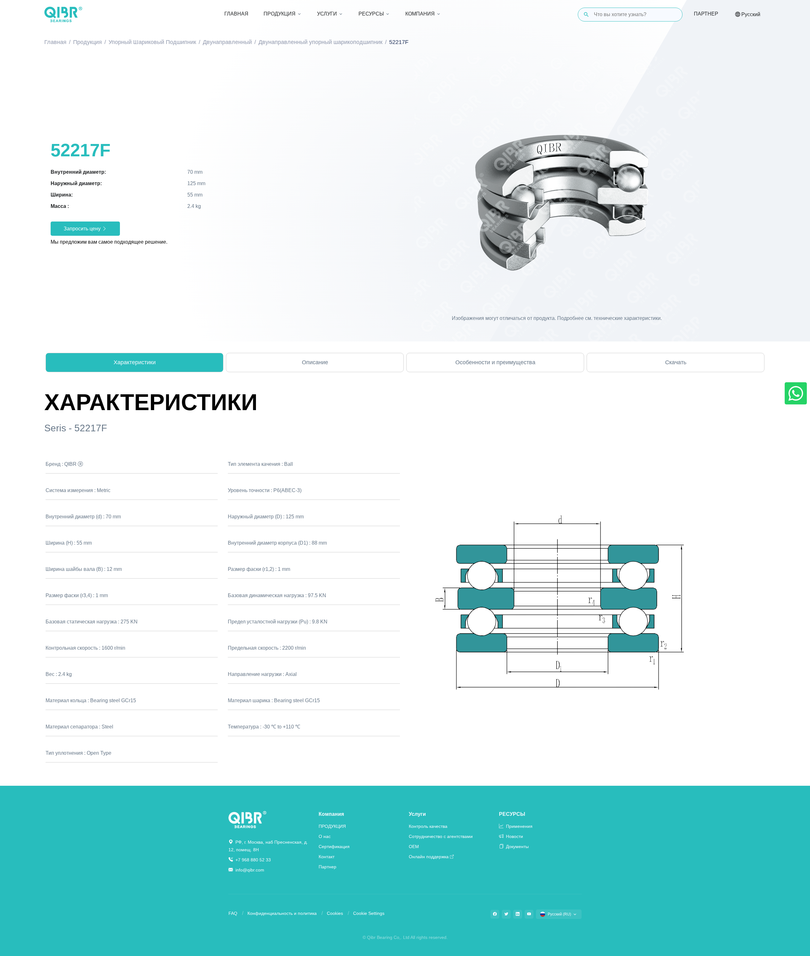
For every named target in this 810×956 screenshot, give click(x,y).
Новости (514, 836)
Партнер (706, 13)
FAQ (232, 913)
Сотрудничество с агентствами (441, 836)
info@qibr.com (249, 869)
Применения (519, 826)
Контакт (326, 856)
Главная (55, 42)
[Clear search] (672, 14)
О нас (325, 836)
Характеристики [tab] (135, 362)
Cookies (335, 913)
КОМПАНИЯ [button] (420, 13)
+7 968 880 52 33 (252, 859)
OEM (414, 846)
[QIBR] (63, 14)
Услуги (417, 814)
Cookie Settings (368, 913)
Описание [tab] (315, 362)
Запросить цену (83, 228)
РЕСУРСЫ (512, 814)
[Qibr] (247, 819)
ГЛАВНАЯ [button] (236, 13)
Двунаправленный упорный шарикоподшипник (321, 42)
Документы (517, 846)
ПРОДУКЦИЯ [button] (280, 13)
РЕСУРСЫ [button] (371, 13)
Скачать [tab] (675, 362)
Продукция (87, 42)
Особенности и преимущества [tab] (495, 362)
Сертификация (334, 846)
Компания (331, 814)
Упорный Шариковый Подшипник (152, 42)
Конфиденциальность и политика (282, 913)
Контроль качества (428, 826)
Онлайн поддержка (429, 856)
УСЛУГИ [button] (327, 13)
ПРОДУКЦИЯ (332, 826)
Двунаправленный (227, 42)
